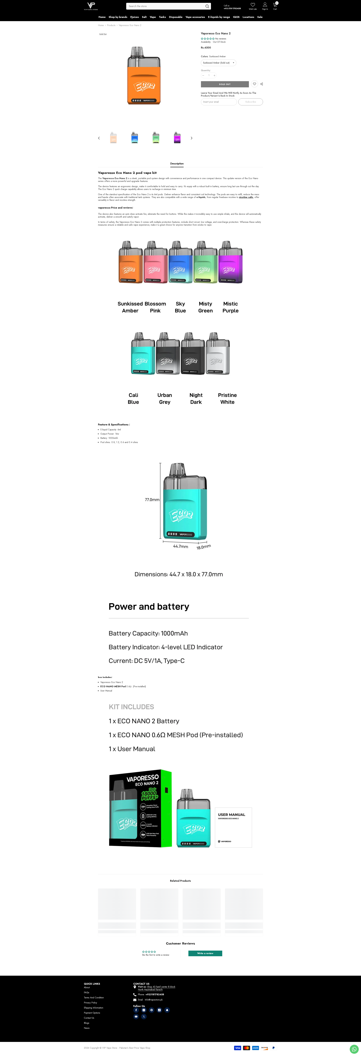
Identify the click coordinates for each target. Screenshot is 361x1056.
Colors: (213, 56)
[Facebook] (136, 1010)
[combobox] (165, 6)
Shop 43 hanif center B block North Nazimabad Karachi (156, 988)
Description (177, 163)
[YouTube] (136, 1016)
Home (101, 25)
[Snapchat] (167, 1010)
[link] (254, 83)
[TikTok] (159, 1010)
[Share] (260, 84)
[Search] (168, 6)
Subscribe (250, 101)
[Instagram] (144, 1010)
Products (111, 25)
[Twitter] (144, 1016)
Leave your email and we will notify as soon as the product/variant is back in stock (228, 94)
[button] (99, 138)
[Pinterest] (151, 1010)
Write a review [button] (205, 953)
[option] (145, 78)
